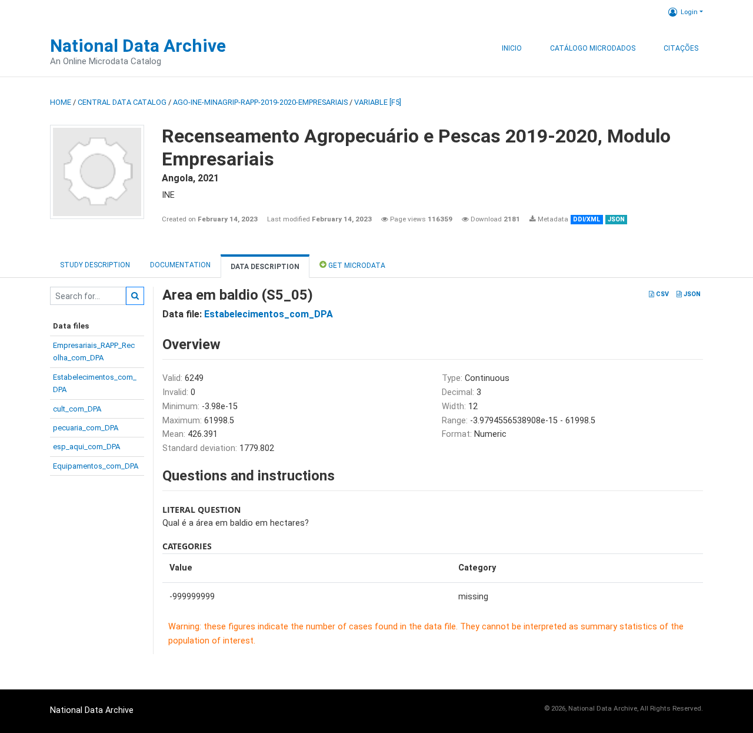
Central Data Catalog (122, 102)
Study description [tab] (95, 265)
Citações (681, 48)
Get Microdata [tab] (355, 265)
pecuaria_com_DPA (85, 427)
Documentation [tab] (180, 265)
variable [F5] (377, 102)
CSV (661, 294)
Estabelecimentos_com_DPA (268, 314)
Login (689, 12)
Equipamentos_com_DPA (95, 466)
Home (60, 102)
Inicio (512, 48)
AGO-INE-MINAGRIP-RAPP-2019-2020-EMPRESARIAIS (260, 102)
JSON (691, 294)
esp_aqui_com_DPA (86, 446)
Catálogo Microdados (592, 48)
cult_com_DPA (77, 408)
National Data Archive (138, 45)
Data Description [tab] (265, 267)
